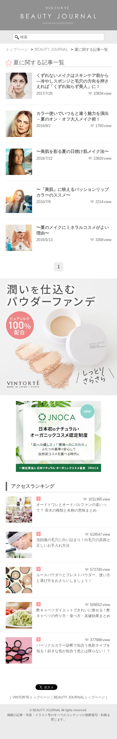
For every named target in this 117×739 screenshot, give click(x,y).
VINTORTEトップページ (31, 697)
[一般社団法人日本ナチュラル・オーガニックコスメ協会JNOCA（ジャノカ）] (58, 404)
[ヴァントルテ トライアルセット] (58, 281)
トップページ (17, 49)
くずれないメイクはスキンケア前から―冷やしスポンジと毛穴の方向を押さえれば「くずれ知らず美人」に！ (72, 81)
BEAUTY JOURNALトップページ (79, 697)
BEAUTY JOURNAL (51, 49)
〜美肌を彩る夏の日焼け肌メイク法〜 (72, 151)
